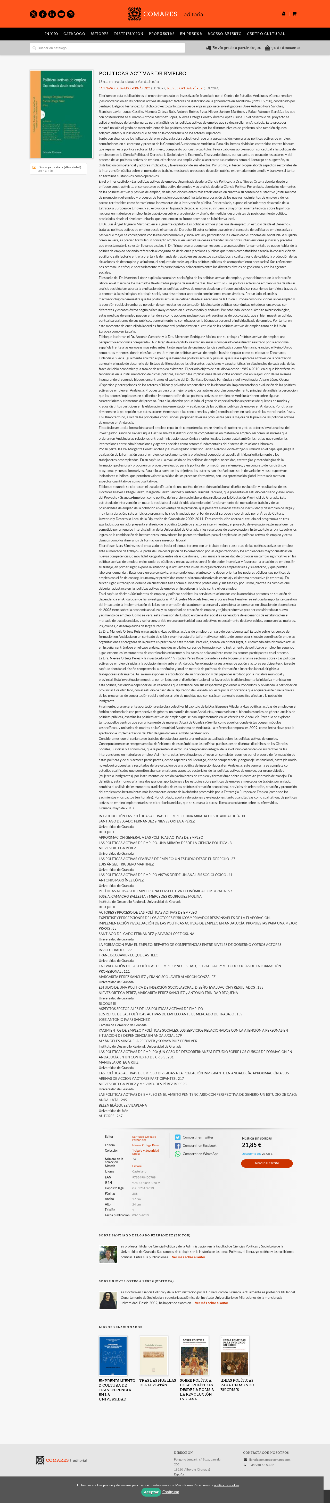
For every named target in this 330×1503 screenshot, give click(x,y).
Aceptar (151, 1492)
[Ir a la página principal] (166, 13)
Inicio (51, 34)
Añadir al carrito (267, 1163)
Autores (99, 34)
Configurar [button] (170, 1492)
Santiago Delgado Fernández (124, 88)
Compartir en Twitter (197, 1137)
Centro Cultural (266, 34)
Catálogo (74, 34)
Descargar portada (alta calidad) (59, 169)
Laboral (137, 1166)
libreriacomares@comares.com (270, 1459)
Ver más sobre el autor (188, 1257)
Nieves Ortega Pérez (185, 88)
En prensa (191, 34)
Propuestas (162, 34)
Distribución (129, 34)
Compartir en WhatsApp (200, 1154)
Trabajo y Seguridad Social (145, 1152)
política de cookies (226, 1485)
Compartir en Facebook (199, 1145)
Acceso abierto (225, 34)
